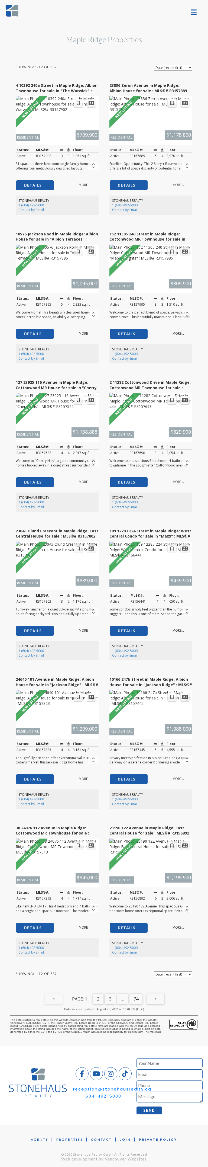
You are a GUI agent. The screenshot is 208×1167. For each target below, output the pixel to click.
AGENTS (39, 1139)
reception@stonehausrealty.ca (112, 1089)
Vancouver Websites (126, 1158)
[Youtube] (96, 1073)
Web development (79, 1158)
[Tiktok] (125, 1073)
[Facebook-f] (82, 1073)
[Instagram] (110, 1073)
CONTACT (101, 1139)
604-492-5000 (103, 1096)
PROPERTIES (69, 1139)
